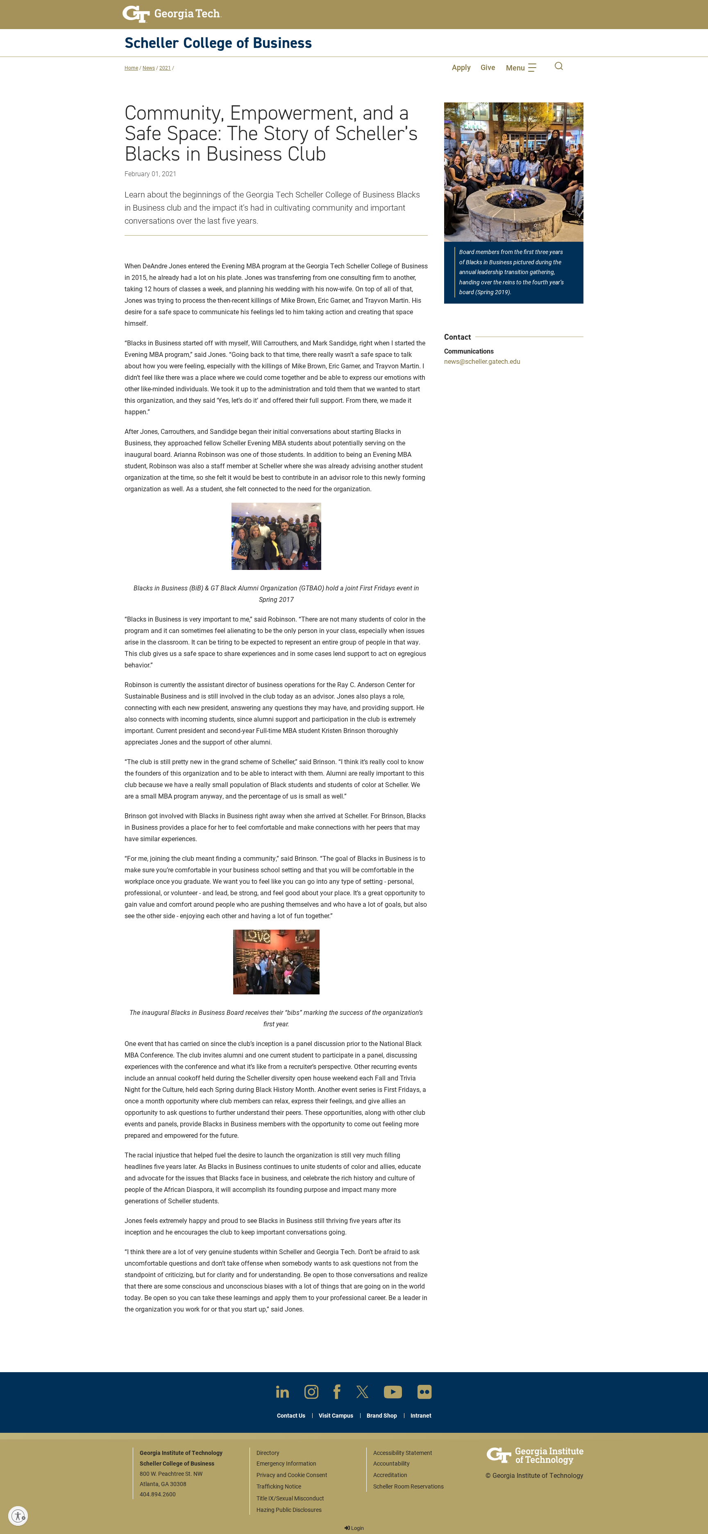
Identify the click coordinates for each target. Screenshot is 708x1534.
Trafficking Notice (278, 1486)
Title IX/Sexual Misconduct (290, 1498)
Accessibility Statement (402, 1453)
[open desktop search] (559, 67)
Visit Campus (336, 1415)
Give (488, 67)
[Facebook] (337, 1393)
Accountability (391, 1463)
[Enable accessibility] (18, 1516)
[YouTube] (393, 1394)
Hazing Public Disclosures (289, 1510)
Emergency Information (286, 1463)
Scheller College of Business (218, 42)
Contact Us (291, 1415)
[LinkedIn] (282, 1393)
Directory (267, 1453)
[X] (362, 1393)
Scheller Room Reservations (408, 1486)
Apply (461, 67)
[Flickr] (425, 1393)
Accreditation (390, 1475)
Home (131, 67)
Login (357, 1528)
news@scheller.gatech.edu (482, 361)
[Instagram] (311, 1393)
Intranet (421, 1415)
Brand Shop (382, 1415)
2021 (165, 67)
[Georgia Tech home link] (172, 14)
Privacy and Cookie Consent (291, 1475)
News (149, 67)
